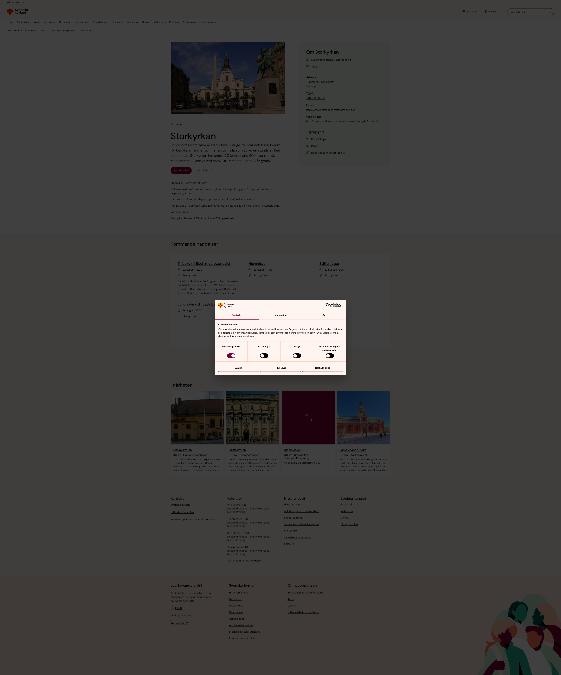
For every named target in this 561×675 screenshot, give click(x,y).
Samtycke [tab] (237, 315)
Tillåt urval (280, 368)
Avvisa (238, 368)
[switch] (264, 355)
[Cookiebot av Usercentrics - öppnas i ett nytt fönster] (330, 305)
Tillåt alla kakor (322, 368)
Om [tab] (324, 315)
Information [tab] (280, 315)
